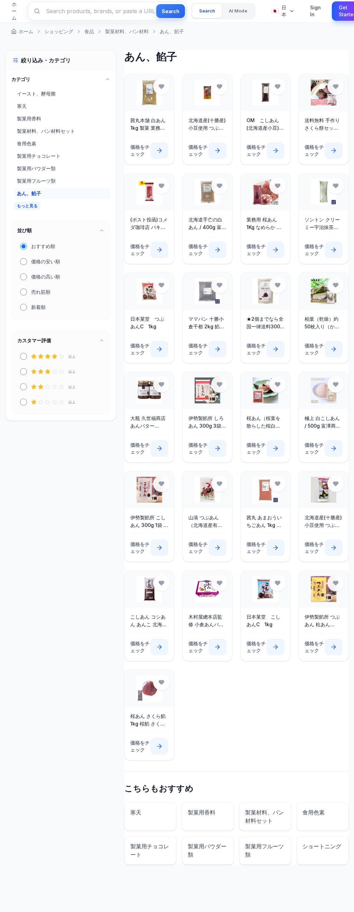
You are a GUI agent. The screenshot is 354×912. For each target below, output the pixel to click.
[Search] (37, 11)
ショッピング (58, 31)
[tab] (207, 11)
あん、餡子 (172, 31)
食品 (89, 31)
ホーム (26, 31)
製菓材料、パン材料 (127, 31)
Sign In (315, 10)
